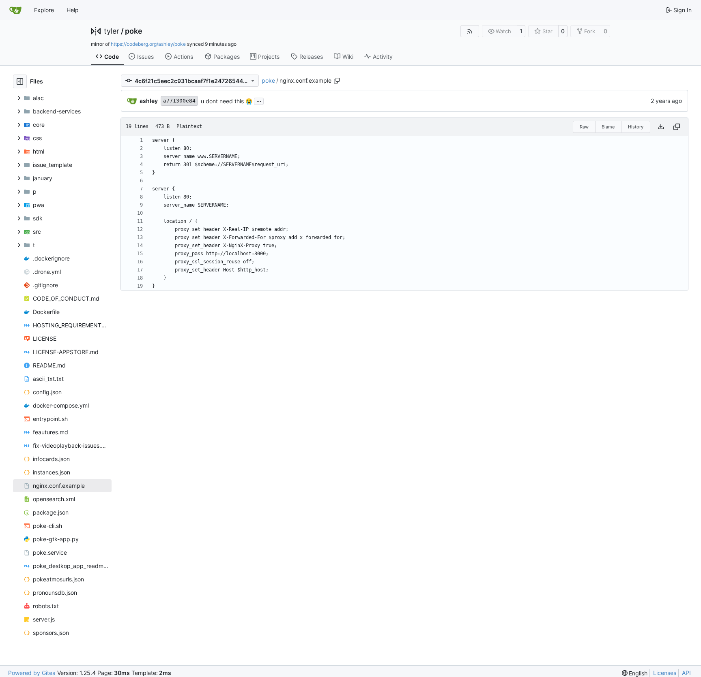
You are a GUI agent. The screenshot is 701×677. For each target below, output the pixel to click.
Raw (584, 127)
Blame (608, 127)
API (686, 672)
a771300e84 (179, 101)
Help (73, 9)
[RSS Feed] (469, 31)
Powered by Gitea (32, 672)
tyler (111, 31)
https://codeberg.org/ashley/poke (148, 44)
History (635, 127)
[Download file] (660, 126)
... (258, 100)
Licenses (664, 672)
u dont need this (223, 101)
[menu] (635, 673)
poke (133, 31)
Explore (44, 9)
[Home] (15, 10)
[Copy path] (337, 80)
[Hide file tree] (20, 81)
